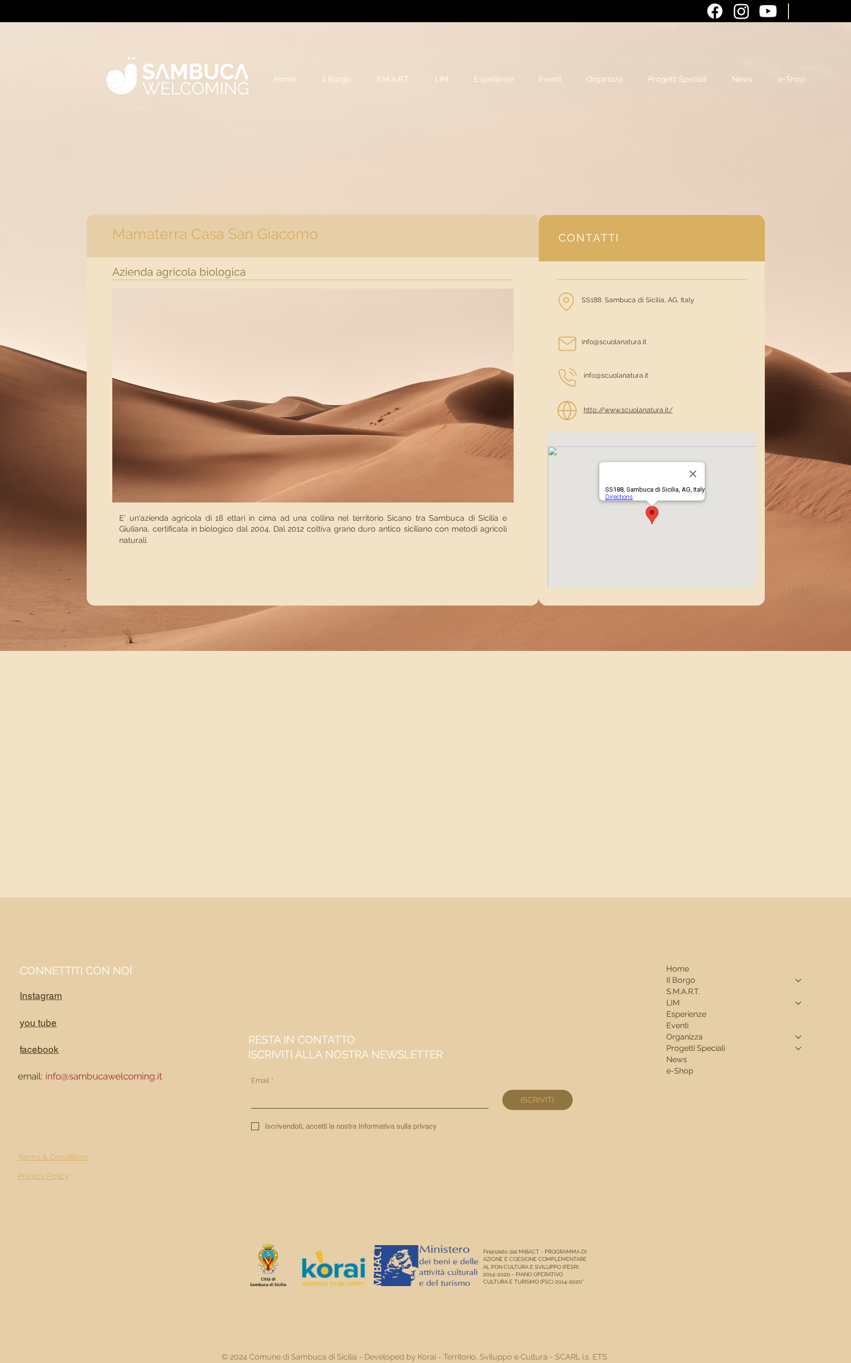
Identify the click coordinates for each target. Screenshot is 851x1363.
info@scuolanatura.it (616, 375)
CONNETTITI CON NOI (76, 970)
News (676, 1059)
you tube (38, 1022)
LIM (673, 1002)
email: (90, 1076)
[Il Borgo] (798, 980)
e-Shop (679, 1071)
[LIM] (798, 1003)
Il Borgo (680, 980)
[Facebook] (715, 11)
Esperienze (686, 1014)
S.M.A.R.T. (683, 991)
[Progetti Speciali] (798, 1048)
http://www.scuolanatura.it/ (628, 410)
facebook (39, 1049)
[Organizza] (798, 1037)
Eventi (677, 1025)
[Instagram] (741, 11)
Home (677, 968)
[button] (604, 79)
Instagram (41, 995)
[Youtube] (768, 11)
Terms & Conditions (53, 1157)
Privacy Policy (43, 1176)
